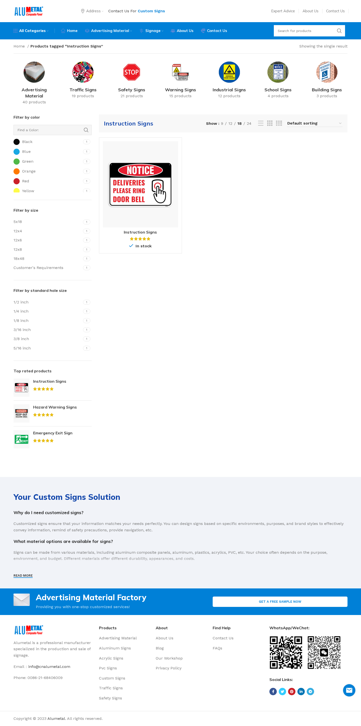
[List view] (261, 123)
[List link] (124, 638)
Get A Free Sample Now (280, 601)
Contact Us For (136, 11)
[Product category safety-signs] (132, 81)
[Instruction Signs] (21, 388)
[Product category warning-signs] (180, 81)
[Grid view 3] (270, 123)
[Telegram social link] (310, 691)
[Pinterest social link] (291, 691)
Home (20, 46)
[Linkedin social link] (301, 691)
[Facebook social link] (273, 691)
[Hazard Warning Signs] (21, 413)
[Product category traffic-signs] (83, 81)
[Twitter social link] (282, 691)
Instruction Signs (49, 381)
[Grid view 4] (279, 123)
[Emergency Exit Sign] (21, 439)
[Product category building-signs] (326, 81)
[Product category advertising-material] (34, 84)
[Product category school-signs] (278, 81)
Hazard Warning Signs (55, 407)
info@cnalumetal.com (49, 666)
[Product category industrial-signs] (229, 81)
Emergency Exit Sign (52, 432)
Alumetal (56, 718)
